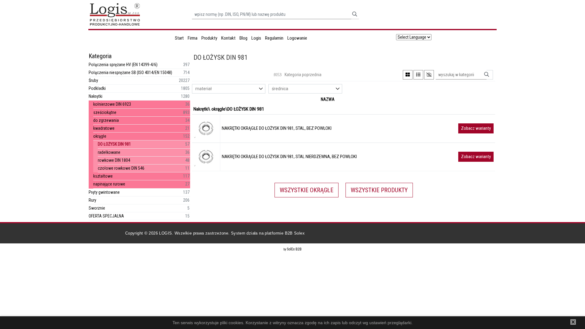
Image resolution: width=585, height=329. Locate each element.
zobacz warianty (476, 128)
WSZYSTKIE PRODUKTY (379, 190)
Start (179, 38)
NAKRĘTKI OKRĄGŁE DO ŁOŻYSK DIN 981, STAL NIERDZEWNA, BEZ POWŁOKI (289, 156)
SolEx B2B (294, 249)
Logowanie (297, 38)
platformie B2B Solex (285, 233)
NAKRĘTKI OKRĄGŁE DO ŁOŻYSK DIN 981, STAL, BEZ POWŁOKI (277, 128)
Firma (192, 38)
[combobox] (228, 89)
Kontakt (228, 38)
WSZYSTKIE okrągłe (306, 190)
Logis (256, 38)
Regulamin (274, 38)
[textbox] (231, 89)
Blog (243, 38)
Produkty (209, 38)
